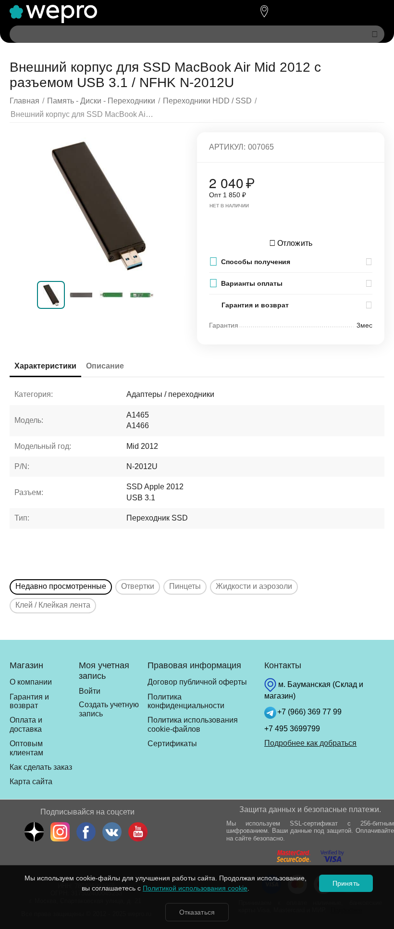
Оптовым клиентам (26, 747)
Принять (345, 883)
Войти (89, 691)
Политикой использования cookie (195, 888)
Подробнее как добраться (310, 743)
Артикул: (227, 147)
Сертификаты (172, 743)
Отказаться (196, 912)
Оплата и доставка (26, 724)
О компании (31, 682)
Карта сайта (31, 781)
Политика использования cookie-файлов (193, 724)
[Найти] (374, 34)
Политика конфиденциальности (186, 701)
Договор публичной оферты (197, 682)
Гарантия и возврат (29, 701)
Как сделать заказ (41, 767)
